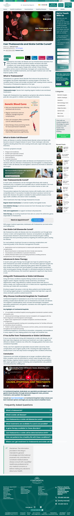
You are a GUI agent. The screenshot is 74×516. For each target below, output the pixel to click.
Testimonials (41, 489)
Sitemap (40, 490)
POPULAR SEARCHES (36, 510)
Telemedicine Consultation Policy (53, 513)
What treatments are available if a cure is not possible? (27, 424)
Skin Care (60, 113)
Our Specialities (7, 494)
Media (63, 9)
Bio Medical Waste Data (62, 513)
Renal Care (61, 116)
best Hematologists (17, 398)
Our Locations (6, 497)
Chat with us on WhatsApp (64, 135)
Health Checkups (62, 97)
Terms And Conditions (23, 513)
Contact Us (41, 492)
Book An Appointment (53, 5)
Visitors (22, 488)
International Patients (26, 487)
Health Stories (24, 493)
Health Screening (25, 492)
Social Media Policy (44, 513)
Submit (62, 67)
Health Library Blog (25, 490)
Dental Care (61, 111)
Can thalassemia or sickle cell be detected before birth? (27, 433)
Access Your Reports (52, 1)
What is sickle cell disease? (16, 415)
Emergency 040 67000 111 (32, 1)
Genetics (60, 100)
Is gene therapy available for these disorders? (23, 428)
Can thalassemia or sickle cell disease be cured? (24, 419)
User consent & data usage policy (36, 513)
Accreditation (61, 105)
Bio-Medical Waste (42, 493)
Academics (41, 487)
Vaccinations (29, 9)
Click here (37, 220)
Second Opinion (61, 5)
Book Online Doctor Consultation (8, 490)
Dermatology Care (63, 103)
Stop (7, 59)
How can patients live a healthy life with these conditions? (28, 437)
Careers (40, 488)
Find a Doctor (53, 9)
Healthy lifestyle (41, 9)
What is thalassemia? (14, 410)
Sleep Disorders (62, 108)
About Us (5, 492)
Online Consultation (43, 494)
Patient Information (8, 498)
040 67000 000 (9, 1)
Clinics (5, 496)
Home (5, 9)
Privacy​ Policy (29, 513)
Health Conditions (15, 9)
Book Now (19, 1)
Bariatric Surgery (62, 95)
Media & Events (24, 489)
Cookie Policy (68, 513)
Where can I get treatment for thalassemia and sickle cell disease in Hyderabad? (29, 442)
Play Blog (8, 56)
